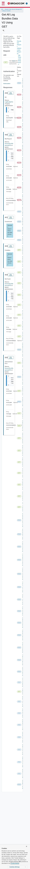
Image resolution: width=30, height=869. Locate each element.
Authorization (6, 83)
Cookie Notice (15, 863)
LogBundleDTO (9, 102)
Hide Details (10, 93)
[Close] (26, 846)
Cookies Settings (15, 866)
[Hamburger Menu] (3, 2)
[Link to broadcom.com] (16, 3)
